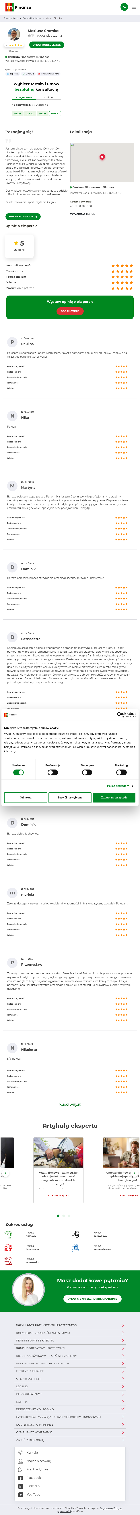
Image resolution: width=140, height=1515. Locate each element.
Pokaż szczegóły (118, 785)
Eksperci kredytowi (31, 18)
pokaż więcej (70, 1105)
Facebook (33, 1477)
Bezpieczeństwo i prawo (35, 1409)
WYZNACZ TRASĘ (82, 214)
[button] (134, 7)
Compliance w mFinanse (34, 1432)
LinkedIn (33, 1486)
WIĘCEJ (54, 113)
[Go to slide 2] (63, 1216)
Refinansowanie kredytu (35, 1340)
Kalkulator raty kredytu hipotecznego (46, 1325)
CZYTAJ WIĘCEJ (35, 1195)
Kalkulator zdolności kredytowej (43, 1333)
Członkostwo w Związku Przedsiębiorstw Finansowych (59, 1417)
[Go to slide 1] (58, 1216)
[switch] (53, 772)
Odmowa (25, 797)
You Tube (33, 1494)
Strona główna (11, 18)
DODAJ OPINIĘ (70, 311)
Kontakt (22, 1401)
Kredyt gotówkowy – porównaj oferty (46, 1355)
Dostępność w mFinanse (34, 1424)
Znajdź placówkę (38, 1461)
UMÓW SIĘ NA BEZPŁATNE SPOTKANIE (92, 1298)
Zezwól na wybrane (70, 797)
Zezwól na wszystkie (114, 797)
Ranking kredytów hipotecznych (41, 1348)
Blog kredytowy (29, 1394)
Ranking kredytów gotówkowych (42, 1363)
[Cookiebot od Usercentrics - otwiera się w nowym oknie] (120, 714)
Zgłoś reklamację (30, 1440)
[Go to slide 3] (69, 1216)
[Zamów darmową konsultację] (124, 7)
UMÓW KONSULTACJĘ (47, 44)
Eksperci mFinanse (30, 1371)
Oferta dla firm (28, 1378)
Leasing (22, 1386)
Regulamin (106, 1508)
